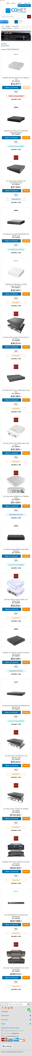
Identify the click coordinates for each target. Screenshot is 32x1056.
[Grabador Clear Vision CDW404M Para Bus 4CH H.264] (16, 838)
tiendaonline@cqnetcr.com (12, 1036)
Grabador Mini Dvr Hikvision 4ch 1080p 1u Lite (16, 78)
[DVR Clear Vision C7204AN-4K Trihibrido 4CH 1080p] (16, 785)
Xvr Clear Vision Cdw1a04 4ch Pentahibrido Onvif (16, 182)
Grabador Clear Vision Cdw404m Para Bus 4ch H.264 (16, 862)
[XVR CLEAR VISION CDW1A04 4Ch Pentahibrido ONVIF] (16, 157)
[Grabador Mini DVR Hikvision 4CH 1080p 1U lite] (16, 54)
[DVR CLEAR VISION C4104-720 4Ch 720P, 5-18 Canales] (16, 313)
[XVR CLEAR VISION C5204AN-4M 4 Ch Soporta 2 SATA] (16, 732)
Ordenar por (4, 49)
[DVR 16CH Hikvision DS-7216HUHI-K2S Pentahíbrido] (16, 891)
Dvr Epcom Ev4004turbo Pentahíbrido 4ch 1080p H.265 (16, 706)
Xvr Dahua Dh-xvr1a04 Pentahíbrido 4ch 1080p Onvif (16, 234)
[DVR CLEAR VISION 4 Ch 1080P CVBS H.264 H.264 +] (16, 419)
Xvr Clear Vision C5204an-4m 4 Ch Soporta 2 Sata (16, 756)
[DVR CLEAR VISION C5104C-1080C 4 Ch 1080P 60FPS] (16, 576)
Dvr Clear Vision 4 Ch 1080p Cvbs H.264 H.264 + (16, 444)
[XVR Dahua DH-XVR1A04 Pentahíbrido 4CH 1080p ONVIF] (16, 210)
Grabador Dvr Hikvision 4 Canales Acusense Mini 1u (16, 285)
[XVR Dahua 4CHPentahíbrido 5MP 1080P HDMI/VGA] (16, 537)
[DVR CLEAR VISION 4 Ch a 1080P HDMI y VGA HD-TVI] (16, 366)
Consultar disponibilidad (16, 146)
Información (5, 1015)
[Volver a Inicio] (2, 26)
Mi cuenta (4, 1020)
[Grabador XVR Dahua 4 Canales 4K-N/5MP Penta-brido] (16, 629)
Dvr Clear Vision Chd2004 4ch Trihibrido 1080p (16, 497)
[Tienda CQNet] (16, 10)
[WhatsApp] (16, 1)
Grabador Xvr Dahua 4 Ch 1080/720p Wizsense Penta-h (16, 131)
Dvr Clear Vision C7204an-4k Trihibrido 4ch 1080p (16, 809)
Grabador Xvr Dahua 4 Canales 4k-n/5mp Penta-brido (16, 653)
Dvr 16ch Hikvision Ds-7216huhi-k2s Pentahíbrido (16, 915)
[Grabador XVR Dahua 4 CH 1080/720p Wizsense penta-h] (16, 107)
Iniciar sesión (27, 3)
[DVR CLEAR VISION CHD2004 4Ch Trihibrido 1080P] (16, 472)
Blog (8, 3)
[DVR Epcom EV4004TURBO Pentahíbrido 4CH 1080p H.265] (16, 682)
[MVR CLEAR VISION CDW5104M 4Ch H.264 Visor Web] (16, 944)
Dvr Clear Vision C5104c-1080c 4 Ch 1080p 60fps (16, 600)
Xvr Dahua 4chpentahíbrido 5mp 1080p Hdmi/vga (16, 550)
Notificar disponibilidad (16, 96)
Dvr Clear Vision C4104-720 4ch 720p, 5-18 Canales (16, 338)
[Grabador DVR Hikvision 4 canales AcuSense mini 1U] (16, 260)
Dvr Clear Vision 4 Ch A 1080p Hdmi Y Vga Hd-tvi (16, 391)
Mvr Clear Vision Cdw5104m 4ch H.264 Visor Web (16, 968)
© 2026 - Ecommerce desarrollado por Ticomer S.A (12, 1051)
